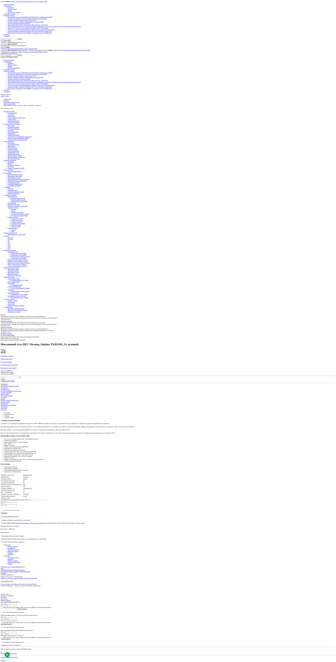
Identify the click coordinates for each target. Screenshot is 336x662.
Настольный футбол (14, 278)
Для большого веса (13, 132)
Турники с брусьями (17, 212)
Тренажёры (7, 99)
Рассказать (4, 384)
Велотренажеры (9, 141)
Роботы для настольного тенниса (17, 259)
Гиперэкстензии (16, 225)
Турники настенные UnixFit (19, 215)
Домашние (11, 162)
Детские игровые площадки (16, 305)
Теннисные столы (13, 252)
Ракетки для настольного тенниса (18, 261)
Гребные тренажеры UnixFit (16, 168)
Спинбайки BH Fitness (14, 185)
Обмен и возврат (13, 560)
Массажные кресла (13, 271)
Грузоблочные (12, 203)
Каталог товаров (9, 4)
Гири (12, 231)
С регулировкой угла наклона (16, 117)
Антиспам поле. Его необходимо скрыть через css (15, 499)
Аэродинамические (13, 151)
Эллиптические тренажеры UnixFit (18, 138)
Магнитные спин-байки (15, 176)
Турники (13, 209)
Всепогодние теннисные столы (20, 256)
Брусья (13, 211)
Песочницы (11, 302)
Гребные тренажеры (10, 160)
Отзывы (6, 34)
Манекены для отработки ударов (17, 310)
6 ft (9, 241)
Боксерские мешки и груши (16, 308)
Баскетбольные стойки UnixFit (20, 291)
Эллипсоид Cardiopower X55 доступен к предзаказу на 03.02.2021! (27, 18)
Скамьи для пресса (16, 222)
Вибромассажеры (13, 274)
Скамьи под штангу (17, 220)
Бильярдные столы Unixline (19, 294)
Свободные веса (12, 228)
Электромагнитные (13, 127)
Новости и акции (9, 15)
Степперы (7, 187)
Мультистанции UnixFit (18, 198)
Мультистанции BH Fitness (19, 201)
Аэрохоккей (11, 283)
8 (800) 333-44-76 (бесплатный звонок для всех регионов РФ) (29, 1)
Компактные (11, 116)
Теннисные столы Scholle (18, 258)
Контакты (7, 36)
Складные (11, 114)
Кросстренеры (8, 170)
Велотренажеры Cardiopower (16, 157)
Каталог (6, 100)
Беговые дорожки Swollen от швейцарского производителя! (25, 22)
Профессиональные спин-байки (17, 181)
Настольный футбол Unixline (19, 280)
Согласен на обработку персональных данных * (27, 607)
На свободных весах (14, 204)
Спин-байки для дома (14, 177)
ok (1, 652)
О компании (8, 6)
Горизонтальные (13, 149)
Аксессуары (11, 304)
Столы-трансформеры (14, 286)
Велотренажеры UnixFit (15, 155)
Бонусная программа (14, 12)
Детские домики (13, 301)
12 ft (9, 245)
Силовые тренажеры (10, 195)
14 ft (9, 247)
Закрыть (3, 660)
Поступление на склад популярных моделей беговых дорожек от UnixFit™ (30, 17)
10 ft (9, 244)
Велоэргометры (12, 147)
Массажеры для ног (13, 272)
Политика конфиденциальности (10, 592)
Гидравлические (12, 190)
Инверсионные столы (10, 233)
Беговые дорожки (9, 111)
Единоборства (8, 307)
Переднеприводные (14, 129)
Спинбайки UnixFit (13, 182)
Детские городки (9, 299)
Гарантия (10, 7)
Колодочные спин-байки (15, 174)
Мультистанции (12, 196)
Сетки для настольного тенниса (17, 266)
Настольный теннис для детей (17, 296)
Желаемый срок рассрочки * (9, 635)
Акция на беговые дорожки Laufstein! (19, 23)
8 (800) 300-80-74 (6, 600)
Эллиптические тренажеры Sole (17, 140)
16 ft (9, 248)
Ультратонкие (12, 119)
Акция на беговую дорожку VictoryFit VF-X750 (22, 20)
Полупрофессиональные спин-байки (19, 179)
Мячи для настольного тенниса (17, 264)
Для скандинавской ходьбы (16, 192)
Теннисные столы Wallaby (19, 255)
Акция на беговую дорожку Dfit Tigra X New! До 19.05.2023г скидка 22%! (30, 31)
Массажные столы (9, 104)
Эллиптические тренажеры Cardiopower (20, 136)
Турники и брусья (13, 207)
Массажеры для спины (14, 275)
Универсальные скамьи (18, 223)
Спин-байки (8, 173)
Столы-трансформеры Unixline (20, 288)
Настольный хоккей (14, 282)
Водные (10, 163)
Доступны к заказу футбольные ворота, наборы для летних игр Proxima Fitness (31, 29)
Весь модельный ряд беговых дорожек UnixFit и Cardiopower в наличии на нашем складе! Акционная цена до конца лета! (44, 26)
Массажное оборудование (12, 102)
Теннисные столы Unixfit (18, 253)
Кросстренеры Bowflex (14, 171)
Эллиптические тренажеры (12, 124)
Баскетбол (11, 289)
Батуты (6, 236)
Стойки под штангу (17, 218)
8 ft (9, 242)
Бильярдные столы (13, 293)
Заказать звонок (9, 57)
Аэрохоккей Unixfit (17, 285)
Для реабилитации (13, 122)
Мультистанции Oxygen (18, 200)
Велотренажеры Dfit (14, 159)
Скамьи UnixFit (15, 226)
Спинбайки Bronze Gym (15, 184)
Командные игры (9, 277)
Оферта (10, 10)
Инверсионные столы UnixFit (16, 234)
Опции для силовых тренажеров (17, 206)
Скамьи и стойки (13, 217)
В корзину (7, 381)
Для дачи (10, 239)
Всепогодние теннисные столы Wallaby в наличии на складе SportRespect (30, 33)
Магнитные (11, 125)
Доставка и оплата (9, 14)
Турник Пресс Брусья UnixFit (20, 214)
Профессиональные (13, 121)
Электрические (12, 113)
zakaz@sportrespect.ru (7, 581)
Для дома (10, 188)
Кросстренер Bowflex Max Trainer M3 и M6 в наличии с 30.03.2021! (28, 25)
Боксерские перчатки (14, 312)
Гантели (13, 230)
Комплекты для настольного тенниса (19, 263)
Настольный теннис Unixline (19, 297)
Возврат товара (12, 9)
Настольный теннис (10, 250)
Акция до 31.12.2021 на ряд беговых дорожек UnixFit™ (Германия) (28, 28)
